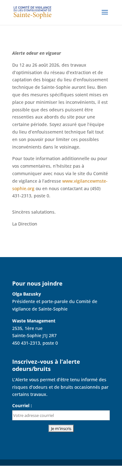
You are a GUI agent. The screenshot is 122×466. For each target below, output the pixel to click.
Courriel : (22, 405)
